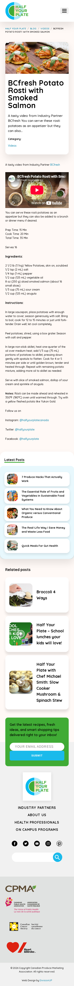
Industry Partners (37, 807)
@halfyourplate (25, 429)
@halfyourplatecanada (34, 420)
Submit (37, 755)
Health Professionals (37, 822)
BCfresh (55, 164)
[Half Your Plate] (16, 11)
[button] (64, 10)
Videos (12, 145)
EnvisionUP (46, 980)
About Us (37, 815)
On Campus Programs (37, 829)
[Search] (57, 857)
